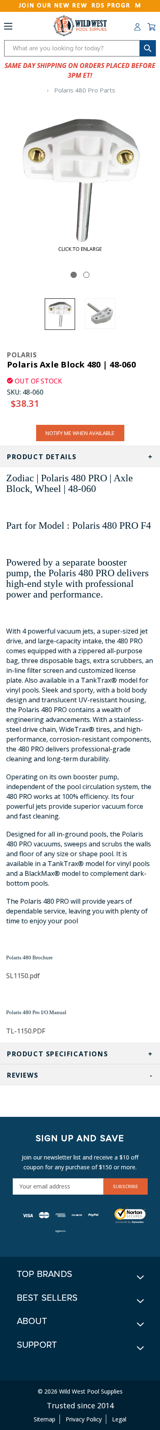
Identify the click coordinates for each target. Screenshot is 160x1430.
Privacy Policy (84, 1419)
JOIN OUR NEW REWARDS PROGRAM (80, 5)
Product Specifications (57, 1053)
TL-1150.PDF (25, 1030)
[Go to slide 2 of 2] (86, 275)
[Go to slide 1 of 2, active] (74, 275)
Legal (119, 1419)
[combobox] (80, 48)
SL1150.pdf (23, 975)
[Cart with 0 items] (151, 27)
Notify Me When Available (80, 433)
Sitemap (44, 1419)
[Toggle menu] (8, 28)
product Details (42, 456)
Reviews (22, 1075)
